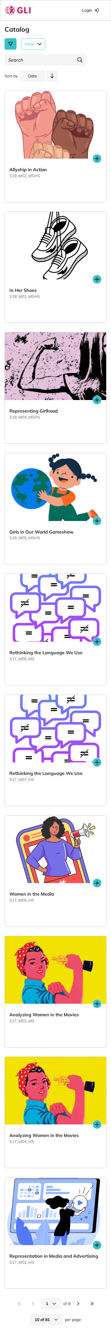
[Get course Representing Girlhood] (97, 400)
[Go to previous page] (33, 1303)
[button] (52, 76)
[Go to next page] (78, 1303)
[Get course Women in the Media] (97, 883)
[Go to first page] (19, 1303)
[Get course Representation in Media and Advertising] (97, 1245)
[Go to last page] (92, 1303)
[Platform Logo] (19, 10)
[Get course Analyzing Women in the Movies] (97, 1003)
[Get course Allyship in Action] (97, 158)
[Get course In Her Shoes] (97, 279)
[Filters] (11, 44)
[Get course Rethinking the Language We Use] (97, 641)
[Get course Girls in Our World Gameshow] (97, 521)
